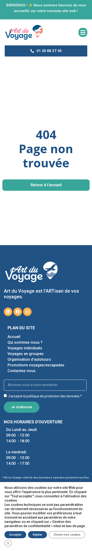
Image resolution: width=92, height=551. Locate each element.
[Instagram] (27, 312)
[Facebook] (17, 312)
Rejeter (37, 534)
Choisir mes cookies (67, 534)
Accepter (15, 534)
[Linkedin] (8, 312)
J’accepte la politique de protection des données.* (45, 396)
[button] (83, 32)
